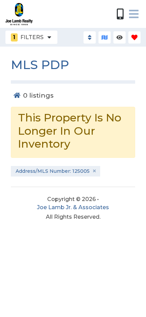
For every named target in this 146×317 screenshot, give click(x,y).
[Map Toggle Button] (104, 37)
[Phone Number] (120, 14)
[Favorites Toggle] (134, 37)
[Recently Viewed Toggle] (119, 37)
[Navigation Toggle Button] (134, 14)
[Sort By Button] (90, 37)
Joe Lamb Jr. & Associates (73, 207)
